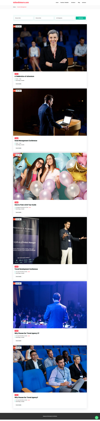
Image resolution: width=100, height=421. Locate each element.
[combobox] (64, 18)
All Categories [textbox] (59, 18)
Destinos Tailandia (64, 2)
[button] (96, 417)
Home (57, 2)
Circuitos (73, 2)
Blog (79, 2)
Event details (18, 83)
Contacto (84, 2)
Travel (16, 74)
